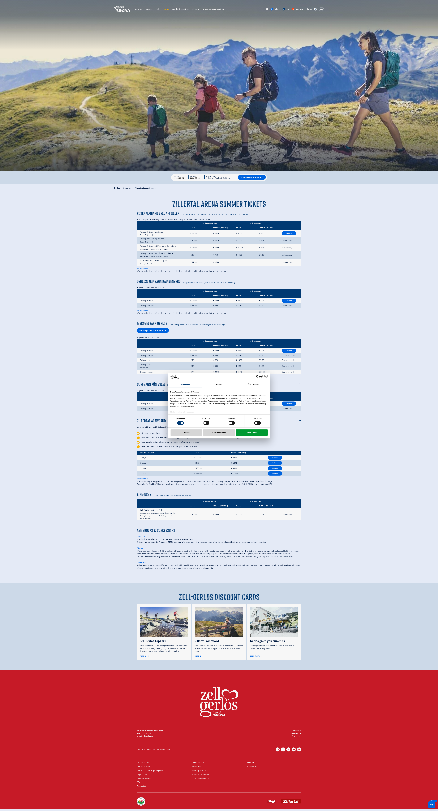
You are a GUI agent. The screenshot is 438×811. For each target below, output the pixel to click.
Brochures (196, 766)
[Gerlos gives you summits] (274, 622)
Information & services (213, 9)
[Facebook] (283, 749)
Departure (193, 176)
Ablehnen (186, 432)
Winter (149, 9)
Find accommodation (251, 177)
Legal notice (142, 774)
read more (144, 656)
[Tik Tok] (288, 749)
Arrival (177, 176)
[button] (219, 213)
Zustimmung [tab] (185, 384)
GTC (138, 782)
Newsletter (252, 766)
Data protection (144, 778)
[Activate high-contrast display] (315, 9)
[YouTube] (294, 749)
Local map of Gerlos (200, 778)
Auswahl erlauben (219, 432)
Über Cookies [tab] (253, 384)
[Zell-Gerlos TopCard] (164, 622)
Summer (139, 9)
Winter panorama (199, 770)
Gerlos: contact (143, 766)
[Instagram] (278, 749)
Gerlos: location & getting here (150, 770)
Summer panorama (200, 774)
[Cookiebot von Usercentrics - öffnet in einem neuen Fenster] (258, 377)
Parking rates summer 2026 (152, 330)
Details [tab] (219, 384)
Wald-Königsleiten (180, 9)
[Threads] (299, 749)
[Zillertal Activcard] (219, 622)
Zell (157, 9)
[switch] (206, 423)
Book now (289, 233)
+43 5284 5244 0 (144, 733)
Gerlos (166, 9)
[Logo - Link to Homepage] (122, 8)
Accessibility (142, 786)
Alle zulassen (251, 432)
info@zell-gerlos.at (145, 736)
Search (267, 9)
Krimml (195, 9)
